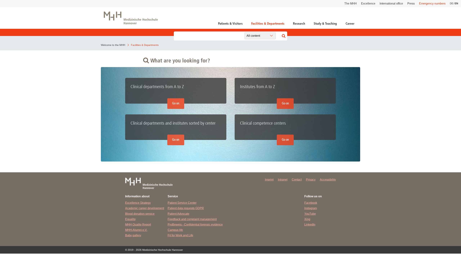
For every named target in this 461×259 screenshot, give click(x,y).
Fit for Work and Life (180, 235)
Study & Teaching (325, 24)
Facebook (310, 202)
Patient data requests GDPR (186, 208)
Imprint (269, 179)
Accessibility (328, 179)
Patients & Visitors (230, 24)
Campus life (175, 229)
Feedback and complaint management (192, 219)
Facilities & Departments (267, 24)
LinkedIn (309, 224)
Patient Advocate (178, 213)
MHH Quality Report (138, 224)
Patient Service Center (182, 202)
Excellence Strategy (138, 202)
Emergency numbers (432, 3)
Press (411, 3)
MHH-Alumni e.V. (136, 229)
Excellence (368, 3)
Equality (130, 219)
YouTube (310, 213)
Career (350, 24)
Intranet (282, 179)
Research (299, 24)
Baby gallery (133, 235)
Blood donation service (140, 213)
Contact (297, 179)
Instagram (310, 208)
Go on (175, 103)
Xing (307, 219)
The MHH (350, 3)
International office (391, 3)
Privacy (310, 179)
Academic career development (144, 208)
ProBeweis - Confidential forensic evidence (195, 224)
